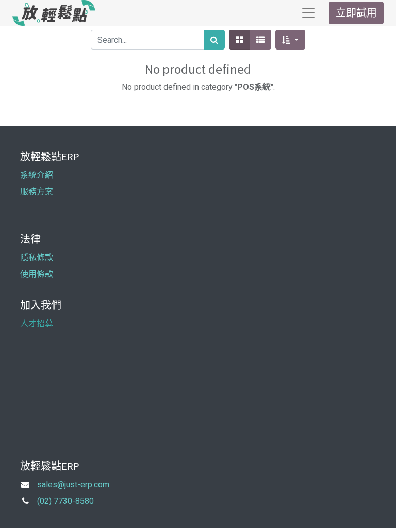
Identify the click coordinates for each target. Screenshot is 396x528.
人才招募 (36, 323)
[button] (290, 40)
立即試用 (356, 12)
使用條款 (36, 274)
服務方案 (36, 191)
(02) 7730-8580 (65, 501)
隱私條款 (36, 257)
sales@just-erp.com (73, 484)
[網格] (239, 40)
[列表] (260, 40)
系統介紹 (36, 175)
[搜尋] (214, 40)
